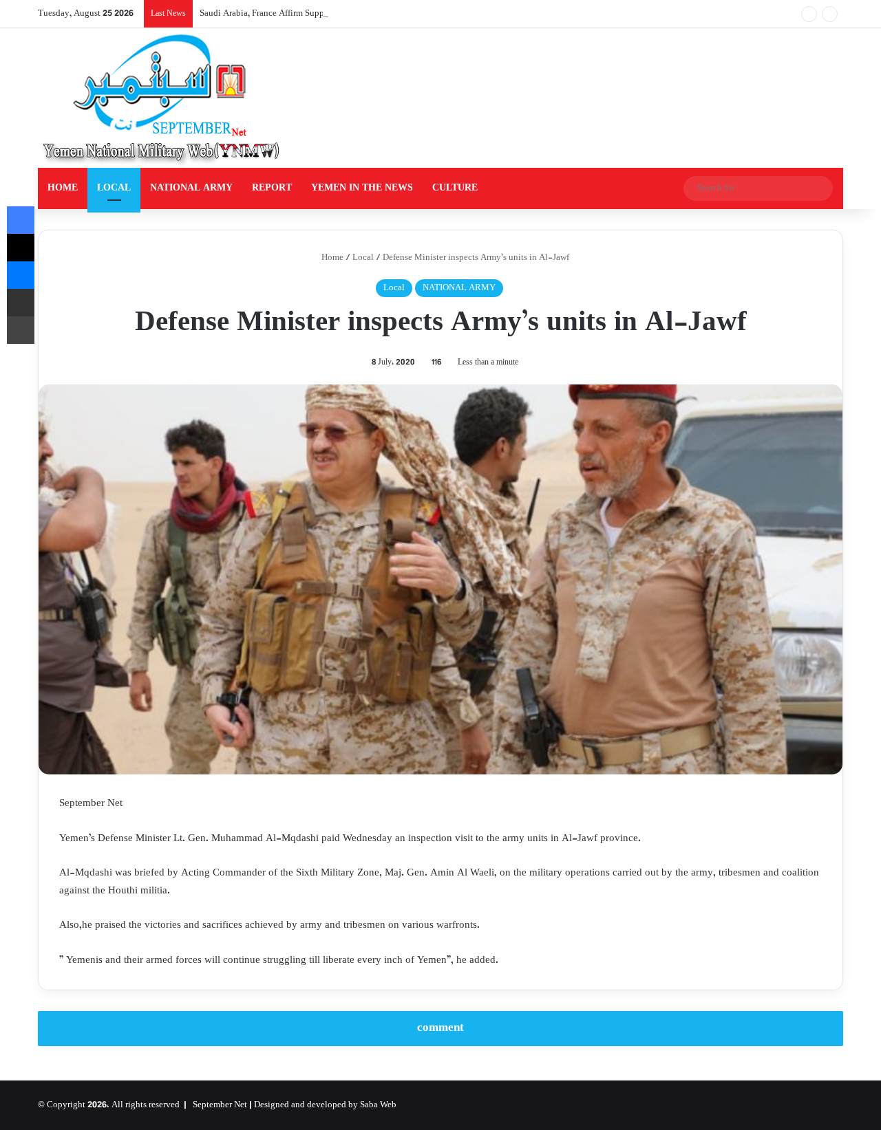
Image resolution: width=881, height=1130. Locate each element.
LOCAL (114, 188)
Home (331, 257)
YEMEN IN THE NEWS (362, 188)
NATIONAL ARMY (191, 188)
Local (363, 257)
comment (440, 1028)
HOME (62, 188)
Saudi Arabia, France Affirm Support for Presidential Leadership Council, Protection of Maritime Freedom (396, 13)
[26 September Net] (162, 98)
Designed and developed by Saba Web (325, 1105)
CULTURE (455, 188)
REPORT (272, 188)
